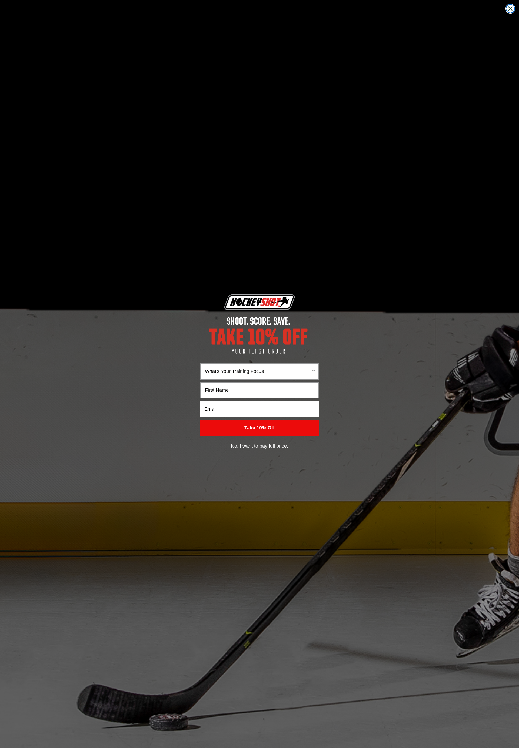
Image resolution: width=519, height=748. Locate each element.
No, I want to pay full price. (259, 446)
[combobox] (258, 371)
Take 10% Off (259, 427)
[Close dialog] (510, 8)
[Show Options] (313, 371)
